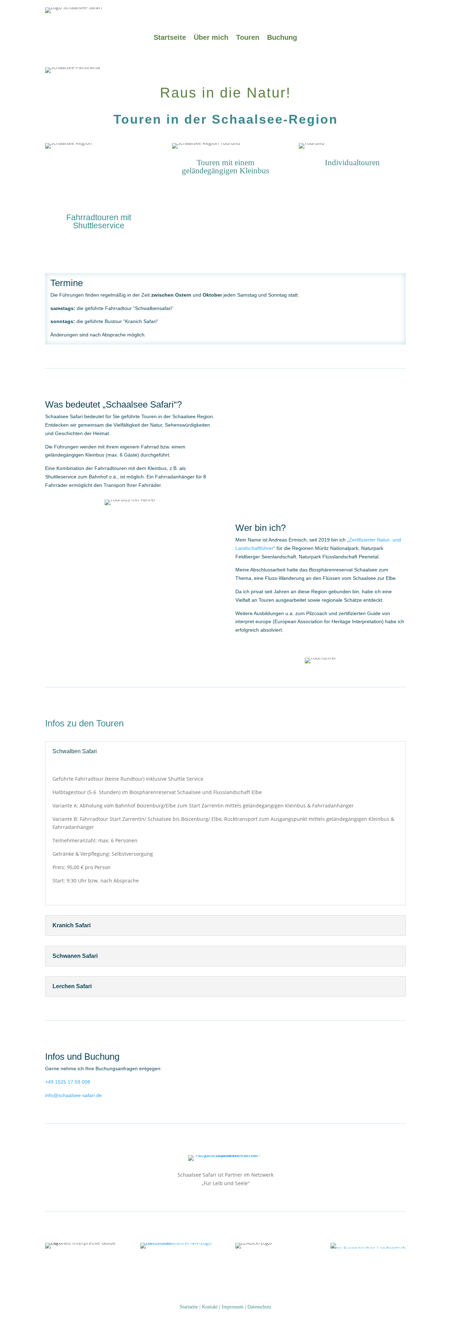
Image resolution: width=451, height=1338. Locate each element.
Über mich (211, 38)
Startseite (170, 38)
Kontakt (210, 1306)
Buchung (282, 38)
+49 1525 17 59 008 (67, 1082)
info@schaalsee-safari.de (73, 1095)
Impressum (232, 1306)
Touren (247, 38)
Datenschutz (259, 1306)
